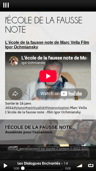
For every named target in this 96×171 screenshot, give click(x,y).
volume (79, 165)
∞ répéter (90, 165)
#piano (19, 108)
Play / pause (5, 165)
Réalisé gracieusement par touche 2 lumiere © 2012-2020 (48, 148)
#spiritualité (35, 108)
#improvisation (57, 108)
